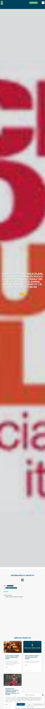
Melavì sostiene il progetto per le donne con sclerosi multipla (32, 657)
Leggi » (6, 667)
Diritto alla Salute (10, 585)
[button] (42, 694)
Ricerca (7, 587)
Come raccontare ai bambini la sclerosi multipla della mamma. (12, 657)
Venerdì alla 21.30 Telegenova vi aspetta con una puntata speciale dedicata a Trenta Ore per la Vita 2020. (12, 691)
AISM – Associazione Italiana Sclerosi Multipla (14, 596)
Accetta (20, 704)
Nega (29, 704)
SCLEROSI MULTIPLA (13, 587)
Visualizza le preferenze (39, 704)
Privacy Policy (32, 706)
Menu (43, 2)
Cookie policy (28, 706)
